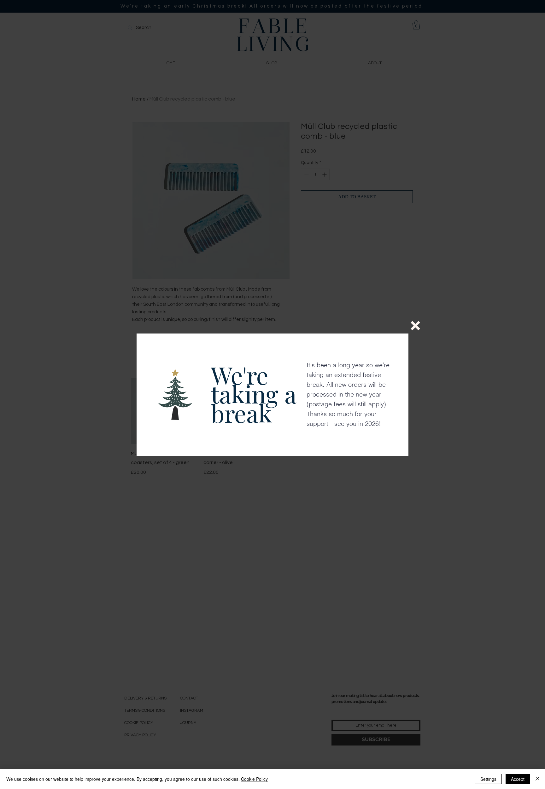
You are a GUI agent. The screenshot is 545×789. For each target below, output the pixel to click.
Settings (488, 779)
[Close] (537, 779)
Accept (517, 779)
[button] (415, 325)
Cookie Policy (254, 779)
